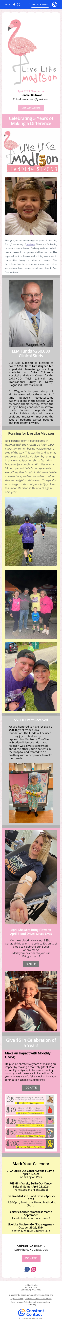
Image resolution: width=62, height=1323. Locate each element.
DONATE (31, 1087)
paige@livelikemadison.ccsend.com (35, 1302)
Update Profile (17, 1299)
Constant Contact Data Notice (38, 1299)
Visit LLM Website (31, 107)
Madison (30, 244)
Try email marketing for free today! (31, 1318)
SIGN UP (31, 964)
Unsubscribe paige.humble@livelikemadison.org (31, 1295)
